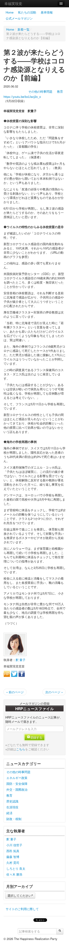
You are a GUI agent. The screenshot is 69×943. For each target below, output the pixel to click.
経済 (9, 813)
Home (9, 12)
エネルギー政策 (16, 777)
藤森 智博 (12, 856)
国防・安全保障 (16, 783)
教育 (60, 91)
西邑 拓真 (12, 851)
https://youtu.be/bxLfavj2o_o (22, 96)
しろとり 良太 (15, 868)
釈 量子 (20, 659)
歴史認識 (12, 801)
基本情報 (47, 12)
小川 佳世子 (14, 845)
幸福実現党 (13, 3)
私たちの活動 (27, 12)
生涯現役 (12, 807)
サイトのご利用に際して (22, 909)
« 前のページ (15, 692)
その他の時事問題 (40, 91)
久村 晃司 (12, 862)
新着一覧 (24, 29)
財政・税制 (13, 819)
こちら (20, 749)
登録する (36, 737)
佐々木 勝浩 (14, 874)
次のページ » (54, 692)
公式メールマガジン (19, 18)
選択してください (19, 895)
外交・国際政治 (16, 789)
